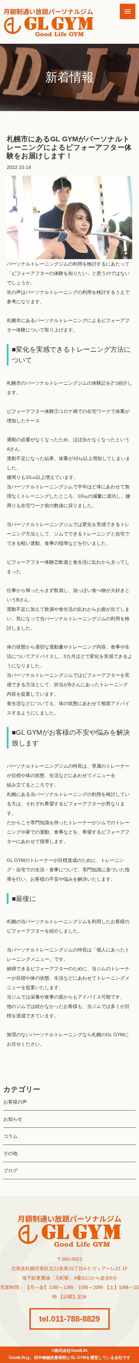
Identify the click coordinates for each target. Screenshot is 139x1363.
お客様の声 (15, 1102)
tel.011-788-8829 (69, 1318)
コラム (10, 1136)
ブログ (10, 1170)
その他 (10, 1153)
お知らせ (12, 1119)
